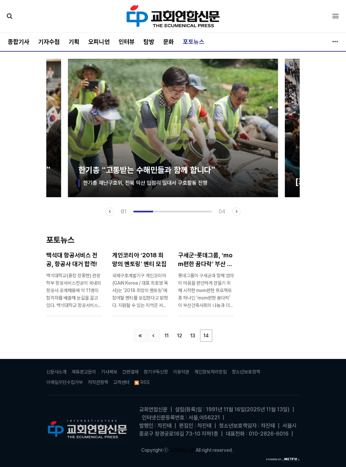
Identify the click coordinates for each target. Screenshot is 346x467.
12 (179, 336)
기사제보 (109, 371)
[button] (109, 211)
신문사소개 (56, 371)
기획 (74, 41)
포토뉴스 (193, 41)
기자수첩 (49, 41)
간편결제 (130, 371)
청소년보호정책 (246, 371)
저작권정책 (98, 382)
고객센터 (121, 382)
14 (206, 336)
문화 (168, 41)
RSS (145, 382)
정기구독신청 (156, 371)
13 (192, 336)
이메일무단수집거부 (64, 382)
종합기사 (18, 41)
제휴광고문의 (84, 371)
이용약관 (181, 371)
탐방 (149, 41)
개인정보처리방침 (210, 371)
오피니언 (99, 41)
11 (167, 336)
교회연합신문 (182, 450)
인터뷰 (127, 41)
